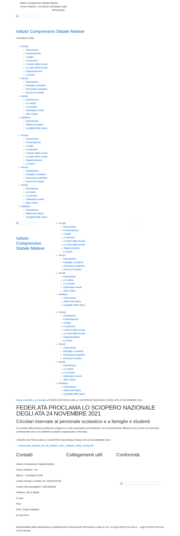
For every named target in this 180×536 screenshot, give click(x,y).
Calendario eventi (35, 110)
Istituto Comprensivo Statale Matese (50, 31)
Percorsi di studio (35, 92)
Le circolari (31, 106)
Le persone (32, 60)
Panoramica (32, 50)
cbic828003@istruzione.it (33, 10)
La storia (30, 74)
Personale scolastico (36, 89)
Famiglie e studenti (36, 85)
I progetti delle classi (36, 128)
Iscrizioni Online (74, 498)
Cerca (134, 224)
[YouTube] (127, 6)
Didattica (25, 117)
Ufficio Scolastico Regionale (81, 486)
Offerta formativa (34, 124)
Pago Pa (70, 504)
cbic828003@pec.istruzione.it (38, 504)
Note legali (122, 475)
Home (19, 400)
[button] (90, 132)
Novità (24, 96)
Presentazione (33, 53)
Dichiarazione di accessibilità (131, 469)
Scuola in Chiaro (75, 481)
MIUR (69, 469)
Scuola (24, 46)
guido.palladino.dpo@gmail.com (33, 518)
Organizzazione (34, 71)
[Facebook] (127, 3)
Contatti (70, 464)
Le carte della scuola (36, 67)
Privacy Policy (123, 464)
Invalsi (69, 492)
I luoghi (29, 57)
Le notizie (31, 103)
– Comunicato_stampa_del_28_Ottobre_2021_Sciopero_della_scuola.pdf (54, 445)
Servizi (24, 78)
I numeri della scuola (36, 64)
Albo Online (32, 114)
